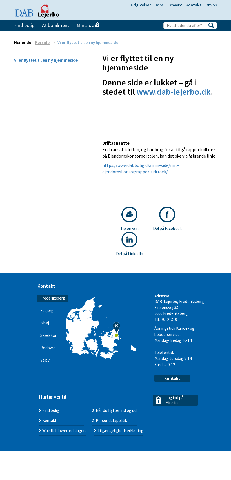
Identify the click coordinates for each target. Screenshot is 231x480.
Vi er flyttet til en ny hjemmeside (46, 60)
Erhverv (175, 5)
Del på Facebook (167, 228)
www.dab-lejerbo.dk (174, 91)
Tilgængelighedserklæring (120, 430)
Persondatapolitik (111, 420)
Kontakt (193, 5)
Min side (86, 25)
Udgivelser (141, 5)
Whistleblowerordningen (64, 430)
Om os (211, 5)
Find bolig (24, 25)
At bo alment (55, 25)
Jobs (159, 5)
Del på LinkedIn (129, 253)
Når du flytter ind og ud (116, 410)
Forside (42, 42)
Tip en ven (129, 228)
